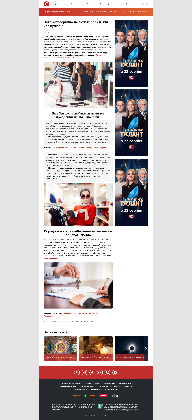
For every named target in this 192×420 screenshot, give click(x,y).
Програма (111, 4)
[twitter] (77, 372)
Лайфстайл (92, 4)
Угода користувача (125, 383)
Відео (120, 4)
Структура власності (104, 386)
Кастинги (130, 4)
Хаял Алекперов (75, 58)
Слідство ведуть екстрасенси (57, 12)
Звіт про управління (111, 389)
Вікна (101, 4)
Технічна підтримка (80, 389)
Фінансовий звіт (96, 389)
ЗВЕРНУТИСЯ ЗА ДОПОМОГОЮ (135, 12)
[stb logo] (47, 3)
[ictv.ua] (77, 396)
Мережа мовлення (87, 386)
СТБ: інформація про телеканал (71, 383)
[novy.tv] (85, 396)
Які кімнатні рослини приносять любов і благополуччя (82, 147)
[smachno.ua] (115, 396)
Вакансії (97, 383)
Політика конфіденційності (68, 386)
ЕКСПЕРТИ (88, 12)
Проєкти (57, 4)
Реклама (88, 383)
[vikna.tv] (103, 396)
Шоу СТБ (117, 386)
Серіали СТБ (128, 386)
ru (147, 4)
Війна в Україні (70, 4)
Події (82, 4)
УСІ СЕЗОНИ (101, 12)
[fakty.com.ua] (93, 396)
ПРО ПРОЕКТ (114, 12)
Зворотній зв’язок (109, 383)
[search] (143, 4)
